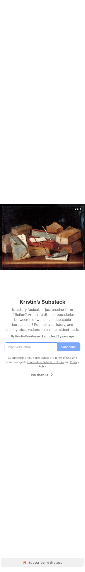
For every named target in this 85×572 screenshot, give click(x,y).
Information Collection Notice (45, 362)
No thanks (39, 374)
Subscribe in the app (46, 562)
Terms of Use (63, 358)
